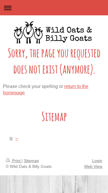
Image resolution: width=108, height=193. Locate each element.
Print (16, 160)
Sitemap (31, 160)
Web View (93, 166)
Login (97, 160)
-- (16, 138)
